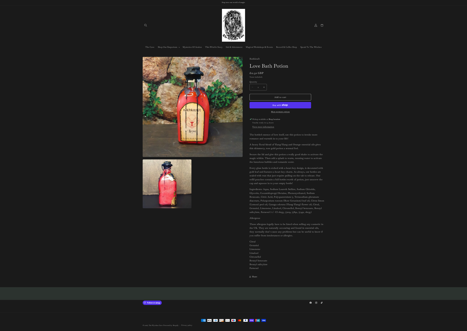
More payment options (280, 112)
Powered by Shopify (171, 325)
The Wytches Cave (156, 325)
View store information (263, 127)
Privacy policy (186, 325)
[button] (146, 25)
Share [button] (254, 276)
